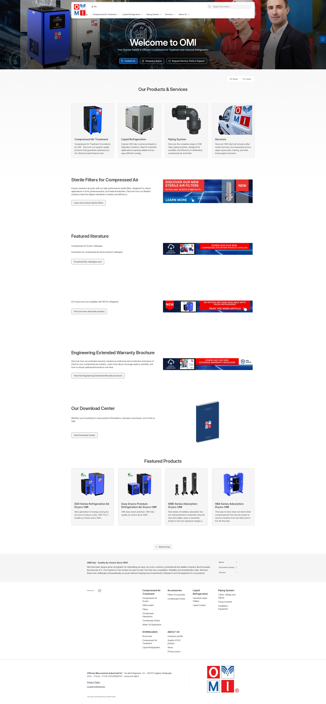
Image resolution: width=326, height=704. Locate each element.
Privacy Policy (93, 682)
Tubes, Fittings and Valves (226, 596)
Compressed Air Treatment (149, 642)
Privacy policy (174, 651)
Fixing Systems (225, 601)
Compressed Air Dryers (149, 599)
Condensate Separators (148, 615)
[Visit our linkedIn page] (99, 590)
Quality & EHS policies (174, 642)
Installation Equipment (223, 607)
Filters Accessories (176, 594)
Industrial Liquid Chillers (200, 599)
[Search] (209, 6)
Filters (145, 609)
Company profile (175, 636)
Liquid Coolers (199, 605)
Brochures (147, 636)
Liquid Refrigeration (151, 647)
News (170, 647)
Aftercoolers (148, 605)
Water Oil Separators (151, 624)
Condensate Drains (151, 620)
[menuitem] (106, 14)
